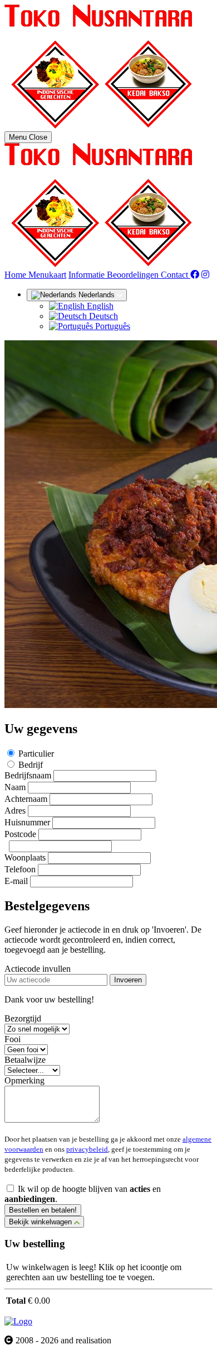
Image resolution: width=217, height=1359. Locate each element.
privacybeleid (87, 1149)
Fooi (12, 1039)
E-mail (16, 881)
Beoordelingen (134, 274)
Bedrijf (30, 764)
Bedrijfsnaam (27, 775)
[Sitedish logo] (18, 1321)
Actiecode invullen (37, 968)
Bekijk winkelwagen (41, 1222)
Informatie (87, 274)
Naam (15, 787)
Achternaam (25, 799)
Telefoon (20, 869)
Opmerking (24, 1080)
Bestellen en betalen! (43, 1210)
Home (16, 274)
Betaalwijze (25, 1060)
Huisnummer (27, 822)
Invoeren (128, 980)
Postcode (20, 834)
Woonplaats (25, 857)
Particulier (36, 753)
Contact (175, 274)
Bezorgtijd (22, 1018)
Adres (15, 810)
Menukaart (47, 274)
